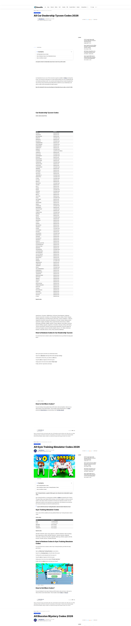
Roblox (39, 12)
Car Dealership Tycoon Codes (42, 54)
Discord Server (44, 410)
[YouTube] (72, 430)
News (90, 466)
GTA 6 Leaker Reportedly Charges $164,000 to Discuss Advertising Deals (90, 40)
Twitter (68, 408)
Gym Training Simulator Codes (43, 485)
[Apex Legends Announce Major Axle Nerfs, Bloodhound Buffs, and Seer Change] (80, 47)
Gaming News (86, 43)
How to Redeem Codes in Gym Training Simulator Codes (48, 487)
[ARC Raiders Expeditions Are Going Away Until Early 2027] (80, 52)
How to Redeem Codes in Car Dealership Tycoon (46, 56)
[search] (91, 7)
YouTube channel (60, 410)
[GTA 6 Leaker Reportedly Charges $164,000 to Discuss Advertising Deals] (80, 41)
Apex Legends (86, 59)
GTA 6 (90, 43)
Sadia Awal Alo (41, 18)
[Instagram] (73, 430)
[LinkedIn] (74, 430)
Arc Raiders (86, 53)
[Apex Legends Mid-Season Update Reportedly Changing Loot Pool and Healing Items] (80, 57)
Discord (66, 592)
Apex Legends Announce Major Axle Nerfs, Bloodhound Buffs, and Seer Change (90, 46)
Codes (35, 12)
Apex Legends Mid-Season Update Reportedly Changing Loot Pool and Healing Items (89, 57)
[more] (88, 7)
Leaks (90, 59)
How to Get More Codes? (42, 57)
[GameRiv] (38, 7)
